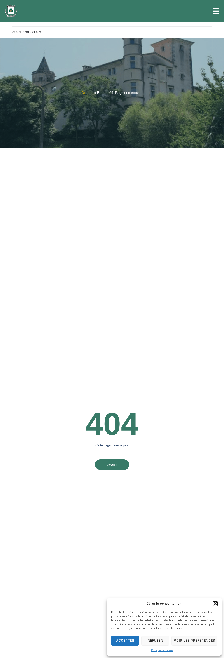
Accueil (16, 32)
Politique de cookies (162, 650)
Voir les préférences (194, 640)
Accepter (125, 640)
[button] (215, 603)
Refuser (155, 640)
